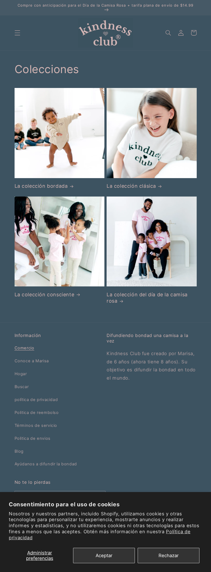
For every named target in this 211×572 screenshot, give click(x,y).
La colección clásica (131, 186)
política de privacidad (36, 399)
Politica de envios (33, 438)
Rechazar (169, 555)
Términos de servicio (36, 425)
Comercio (24, 348)
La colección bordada (41, 186)
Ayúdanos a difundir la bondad (46, 464)
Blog (19, 451)
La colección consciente (44, 294)
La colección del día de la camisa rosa (147, 298)
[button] (17, 32)
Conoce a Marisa (32, 360)
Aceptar (104, 555)
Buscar (22, 386)
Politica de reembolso (37, 412)
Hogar (21, 373)
